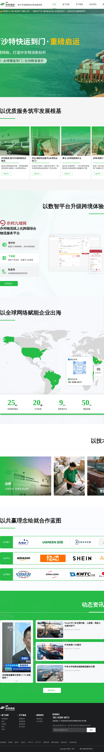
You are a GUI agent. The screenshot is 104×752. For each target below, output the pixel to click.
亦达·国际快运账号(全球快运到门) (44, 159)
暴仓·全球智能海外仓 (71, 158)
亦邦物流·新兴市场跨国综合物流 (13, 159)
